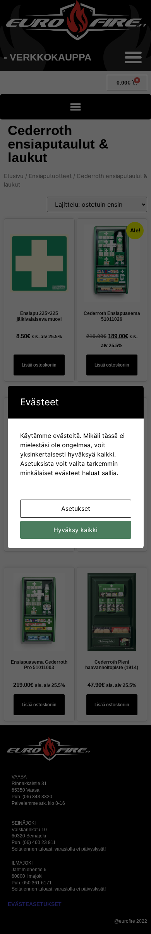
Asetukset (75, 508)
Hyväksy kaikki (75, 530)
